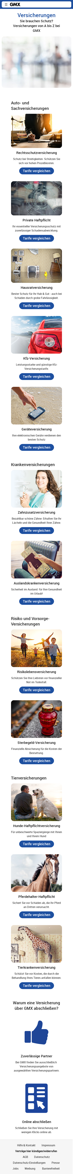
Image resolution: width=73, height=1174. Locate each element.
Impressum (48, 1145)
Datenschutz (42, 1157)
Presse (56, 1163)
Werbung (30, 1168)
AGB (25, 1157)
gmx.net (15, 4)
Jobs (16, 1168)
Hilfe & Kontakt (26, 1145)
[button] (6, 4)
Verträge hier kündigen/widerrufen (36, 1151)
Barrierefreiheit (50, 1168)
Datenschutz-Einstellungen (29, 1163)
